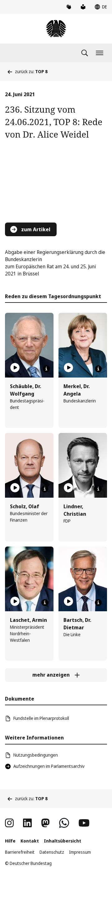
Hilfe (10, 841)
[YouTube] (84, 823)
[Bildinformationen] (46, 369)
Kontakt (30, 841)
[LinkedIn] (27, 823)
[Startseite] (56, 28)
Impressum (80, 852)
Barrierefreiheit (20, 852)
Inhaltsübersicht (62, 841)
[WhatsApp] (64, 823)
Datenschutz (52, 852)
